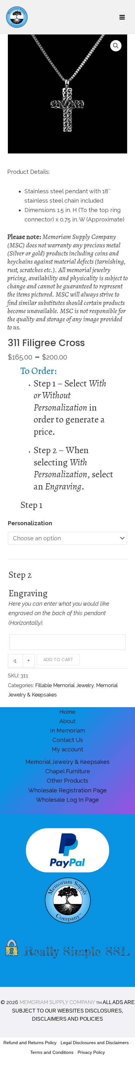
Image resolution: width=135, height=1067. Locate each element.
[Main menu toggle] (122, 17)
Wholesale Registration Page (67, 790)
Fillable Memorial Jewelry (64, 685)
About (67, 721)
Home (67, 711)
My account (67, 749)
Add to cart (58, 659)
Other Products (67, 780)
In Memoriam (67, 730)
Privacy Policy (91, 1052)
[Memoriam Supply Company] (16, 17)
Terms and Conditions (51, 1052)
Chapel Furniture (67, 771)
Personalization (30, 523)
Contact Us (67, 740)
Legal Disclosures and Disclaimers (95, 1042)
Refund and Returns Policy (30, 1042)
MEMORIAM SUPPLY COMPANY (57, 1002)
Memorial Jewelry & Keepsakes (67, 762)
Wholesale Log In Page (67, 799)
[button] (116, 45)
